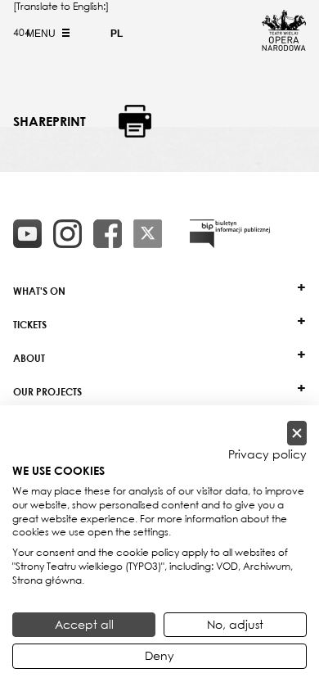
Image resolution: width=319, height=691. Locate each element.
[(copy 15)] (27, 233)
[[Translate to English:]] (230, 233)
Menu (42, 33)
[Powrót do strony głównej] (284, 46)
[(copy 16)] (67, 233)
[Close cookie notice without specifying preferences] (297, 433)
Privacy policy (267, 454)
